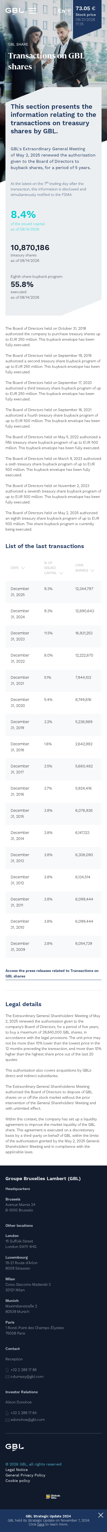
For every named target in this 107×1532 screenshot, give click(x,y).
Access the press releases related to (52, 974)
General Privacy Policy (25, 1475)
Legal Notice (16, 1470)
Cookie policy (17, 1481)
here (40, 1524)
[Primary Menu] (32, 11)
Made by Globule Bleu (53, 1496)
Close (100, 1516)
